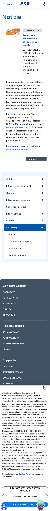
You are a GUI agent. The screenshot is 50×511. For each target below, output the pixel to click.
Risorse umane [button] (13, 213)
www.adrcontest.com (17, 127)
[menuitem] (9, 292)
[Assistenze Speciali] (44, 4)
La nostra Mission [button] (15, 286)
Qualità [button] (10, 193)
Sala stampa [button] (12, 227)
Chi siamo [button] (11, 179)
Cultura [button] (10, 220)
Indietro (33, 159)
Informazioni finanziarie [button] (18, 200)
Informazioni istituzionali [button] (18, 186)
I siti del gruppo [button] (13, 326)
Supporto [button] (9, 360)
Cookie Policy (24, 474)
